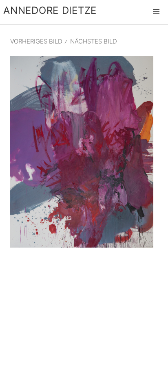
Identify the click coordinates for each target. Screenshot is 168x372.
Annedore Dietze (50, 10)
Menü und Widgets (156, 20)
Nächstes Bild (93, 41)
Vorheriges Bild (36, 41)
